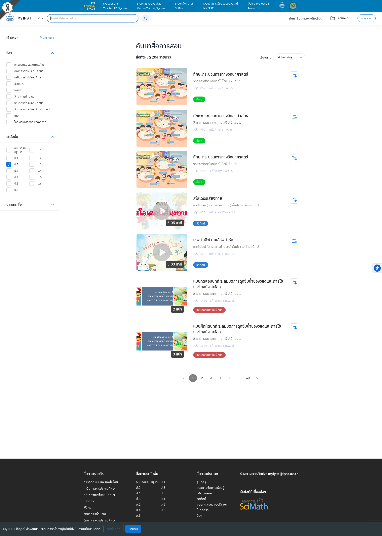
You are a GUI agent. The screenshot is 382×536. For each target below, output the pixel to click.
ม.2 (138, 504)
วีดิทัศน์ (201, 499)
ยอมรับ (133, 529)
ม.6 (138, 515)
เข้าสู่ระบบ (366, 18)
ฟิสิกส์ (88, 508)
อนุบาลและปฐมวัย (147, 482)
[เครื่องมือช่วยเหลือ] (377, 268)
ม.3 (163, 504)
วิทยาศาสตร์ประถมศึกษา (100, 520)
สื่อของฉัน (344, 18)
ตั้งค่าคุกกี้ (113, 529)
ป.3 (163, 488)
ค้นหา (41, 18)
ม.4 (138, 510)
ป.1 (163, 482)
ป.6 (138, 499)
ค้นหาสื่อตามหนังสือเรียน (305, 18)
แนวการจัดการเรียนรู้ (210, 488)
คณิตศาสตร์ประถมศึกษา (100, 488)
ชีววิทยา (89, 501)
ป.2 (138, 488)
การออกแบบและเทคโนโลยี (101, 482)
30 (248, 378)
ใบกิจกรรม (204, 510)
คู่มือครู (201, 482)
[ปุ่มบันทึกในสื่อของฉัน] (294, 75)
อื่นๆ (199, 515)
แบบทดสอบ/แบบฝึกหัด (212, 504)
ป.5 (163, 493)
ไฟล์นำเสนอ (204, 493)
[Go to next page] (257, 378)
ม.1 (163, 499)
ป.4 (138, 493)
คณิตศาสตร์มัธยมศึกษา (99, 495)
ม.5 (163, 510)
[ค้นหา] (145, 18)
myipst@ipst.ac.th (283, 474)
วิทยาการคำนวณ (95, 514)
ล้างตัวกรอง (47, 38)
